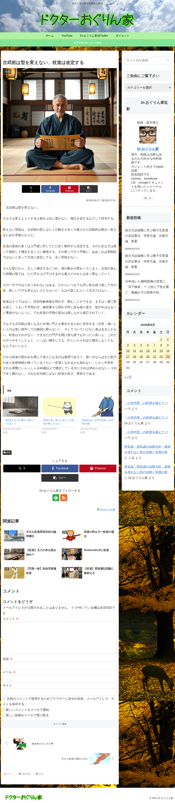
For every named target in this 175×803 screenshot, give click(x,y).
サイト (7, 685)
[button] (88, 189)
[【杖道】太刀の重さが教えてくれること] (20, 406)
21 (154, 356)
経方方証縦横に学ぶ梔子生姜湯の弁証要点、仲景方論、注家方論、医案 (146, 236)
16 (168, 350)
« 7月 (128, 377)
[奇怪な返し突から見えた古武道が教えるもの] (59, 406)
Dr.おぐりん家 (148, 149)
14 (154, 350)
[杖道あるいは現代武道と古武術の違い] (98, 406)
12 (141, 350)
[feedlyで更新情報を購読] (55, 497)
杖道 (8, 452)
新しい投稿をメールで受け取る (27, 715)
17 (128, 356)
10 (128, 350)
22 (161, 356)
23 (168, 356)
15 (161, 350)
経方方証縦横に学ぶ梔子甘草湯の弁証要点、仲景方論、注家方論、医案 (146, 261)
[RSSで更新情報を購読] (63, 497)
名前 (8, 659)
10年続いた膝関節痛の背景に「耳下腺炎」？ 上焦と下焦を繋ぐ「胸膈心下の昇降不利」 (147, 287)
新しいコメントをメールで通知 (27, 709)
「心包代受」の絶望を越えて (144, 403)
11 (134, 350)
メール (9, 672)
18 (134, 356)
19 (141, 356)
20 (148, 356)
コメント (11, 618)
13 (148, 350)
